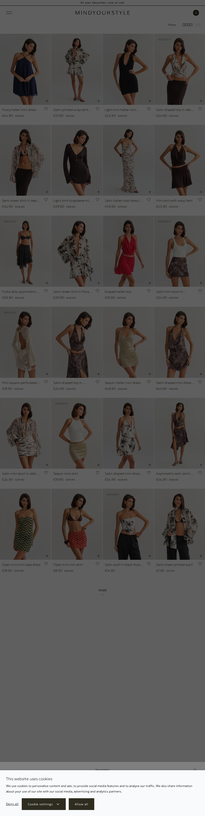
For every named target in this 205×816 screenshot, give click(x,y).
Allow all (81, 804)
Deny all (12, 804)
